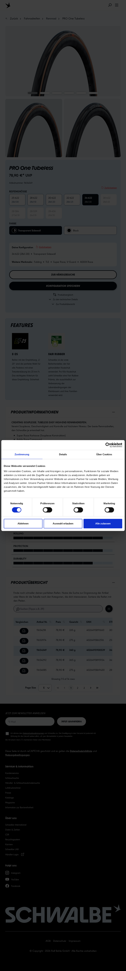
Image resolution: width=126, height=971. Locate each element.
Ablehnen (23, 523)
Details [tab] (63, 454)
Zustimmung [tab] (22, 454)
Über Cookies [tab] (104, 454)
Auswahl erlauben (63, 523)
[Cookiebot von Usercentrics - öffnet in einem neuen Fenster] (108, 445)
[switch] (47, 509)
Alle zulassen (103, 523)
